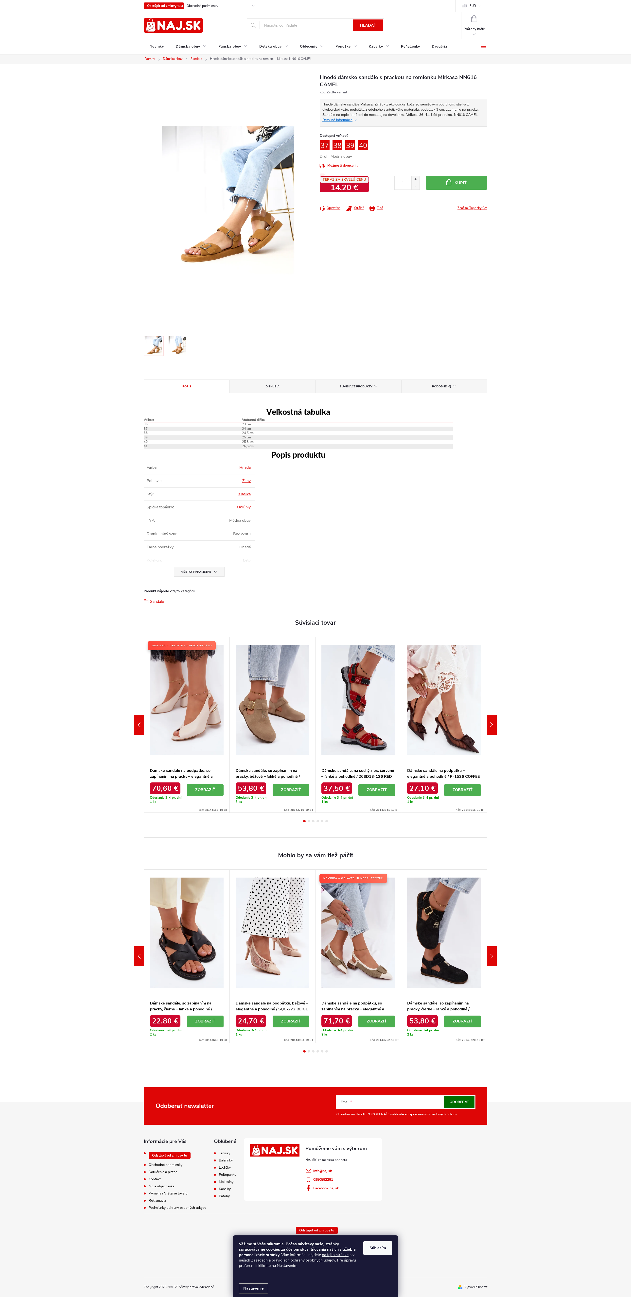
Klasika (244, 494)
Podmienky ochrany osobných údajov (177, 1207)
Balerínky (226, 1160)
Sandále (157, 601)
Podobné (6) (441, 386)
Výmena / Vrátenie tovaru (168, 1193)
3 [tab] (313, 821)
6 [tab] (326, 821)
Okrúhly (244, 507)
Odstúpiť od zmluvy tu (164, 6)
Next (492, 725)
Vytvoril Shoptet (475, 1287)
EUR (473, 6)
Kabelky (225, 1189)
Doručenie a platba (163, 1172)
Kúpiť (461, 183)
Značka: (472, 208)
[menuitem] (157, 46)
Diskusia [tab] (272, 386)
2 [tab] (309, 821)
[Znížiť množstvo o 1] (415, 186)
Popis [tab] (186, 386)
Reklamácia (157, 1200)
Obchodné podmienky (202, 6)
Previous (139, 725)
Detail (205, 790)
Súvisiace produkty (356, 386)
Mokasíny (226, 1182)
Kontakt (155, 1179)
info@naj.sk (322, 1171)
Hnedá (245, 467)
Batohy (224, 1196)
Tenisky (224, 1153)
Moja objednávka (161, 1186)
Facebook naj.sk (326, 1188)
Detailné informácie (337, 120)
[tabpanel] (187, 725)
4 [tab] (317, 821)
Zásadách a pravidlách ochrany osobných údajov (293, 1260)
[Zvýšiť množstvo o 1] (415, 179)
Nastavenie (253, 1288)
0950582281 (323, 1179)
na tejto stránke (335, 1255)
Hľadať (368, 25)
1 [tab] (304, 821)
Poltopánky (227, 1175)
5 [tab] (322, 821)
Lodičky (225, 1168)
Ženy (246, 481)
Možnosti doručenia (342, 165)
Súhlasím (377, 1248)
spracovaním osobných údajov (433, 1114)
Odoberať (459, 1102)
